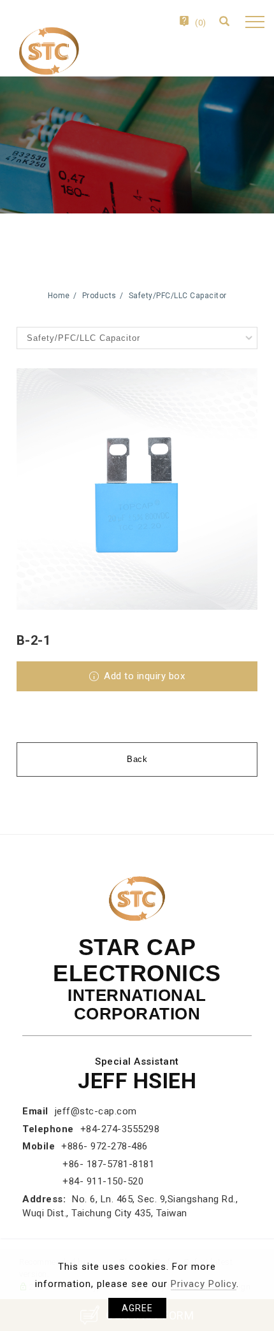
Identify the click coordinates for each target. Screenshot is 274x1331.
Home (59, 295)
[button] (228, 23)
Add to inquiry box (143, 676)
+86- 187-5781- (97, 1164)
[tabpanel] (137, 144)
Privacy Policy (203, 1284)
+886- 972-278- (96, 1146)
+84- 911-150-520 (102, 1181)
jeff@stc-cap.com (96, 1111)
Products (99, 295)
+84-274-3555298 (120, 1129)
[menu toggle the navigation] (253, 22)
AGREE (137, 1308)
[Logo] (48, 50)
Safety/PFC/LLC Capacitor (178, 295)
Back (137, 759)
